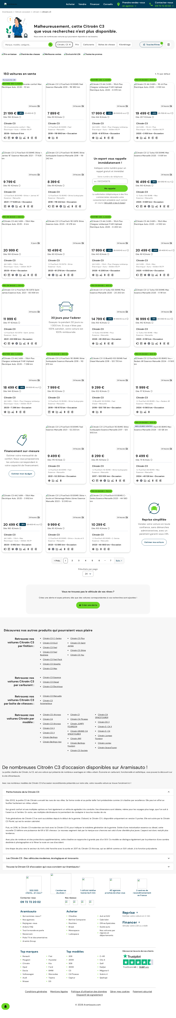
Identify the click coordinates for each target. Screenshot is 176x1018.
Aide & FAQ (28, 927)
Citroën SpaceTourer (107, 747)
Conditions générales (36, 991)
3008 (71, 967)
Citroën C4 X (49, 728)
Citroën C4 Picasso (79, 719)
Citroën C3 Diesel (51, 682)
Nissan (26, 981)
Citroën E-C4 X (105, 726)
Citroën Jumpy (104, 743)
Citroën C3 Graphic (52, 664)
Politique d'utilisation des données (89, 991)
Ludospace (74, 934)
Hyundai (52, 960)
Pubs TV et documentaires (35, 937)
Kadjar (103, 967)
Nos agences (28, 919)
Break (71, 927)
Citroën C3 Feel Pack (52, 659)
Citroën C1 (75, 714)
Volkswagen (28, 974)
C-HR (102, 956)
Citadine (73, 916)
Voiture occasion (22, 12)
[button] (70, 44)
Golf (102, 963)
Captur (72, 977)
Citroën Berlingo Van (52, 742)
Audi (25, 977)
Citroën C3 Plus (77, 638)
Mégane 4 (104, 970)
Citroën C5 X (49, 732)
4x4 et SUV (105, 916)
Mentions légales (59, 991)
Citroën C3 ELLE (50, 643)
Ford (51, 967)
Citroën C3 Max (50, 668)
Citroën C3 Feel (50, 647)
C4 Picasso (74, 974)
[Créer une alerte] (5, 1006)
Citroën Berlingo (50, 737)
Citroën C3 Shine (78, 650)
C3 (70, 970)
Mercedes (53, 974)
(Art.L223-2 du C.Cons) (114, 203)
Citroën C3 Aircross (52, 723)
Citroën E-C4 (104, 731)
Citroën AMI (75, 738)
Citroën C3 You (77, 655)
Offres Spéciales (107, 923)
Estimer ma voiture (154, 542)
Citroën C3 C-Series (52, 638)
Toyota (52, 977)
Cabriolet (104, 919)
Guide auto (105, 927)
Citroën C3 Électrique (53, 686)
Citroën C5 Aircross (52, 714)
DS (50, 981)
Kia (50, 963)
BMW (51, 970)
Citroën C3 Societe (79, 750)
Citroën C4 (48, 719)
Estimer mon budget (22, 473)
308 (70, 963)
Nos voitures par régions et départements (107, 933)
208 (70, 956)
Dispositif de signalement (89, 994)
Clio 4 (102, 960)
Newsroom (28, 934)
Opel (25, 967)
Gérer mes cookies (120, 991)
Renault (26, 956)
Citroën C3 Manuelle (52, 696)
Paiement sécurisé (142, 991)
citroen (36, 12)
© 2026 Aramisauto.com (88, 1004)
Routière (73, 923)
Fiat (50, 956)
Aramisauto (7, 12)
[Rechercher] (50, 44)
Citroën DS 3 (103, 722)
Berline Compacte (77, 919)
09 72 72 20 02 (30, 902)
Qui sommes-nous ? (32, 916)
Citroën (26, 963)
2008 (71, 960)
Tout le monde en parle (33, 930)
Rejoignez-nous (30, 923)
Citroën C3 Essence (52, 677)
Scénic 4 (104, 974)
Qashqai (104, 977)
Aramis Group (29, 941)
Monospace (74, 930)
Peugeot (26, 960)
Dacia (25, 970)
